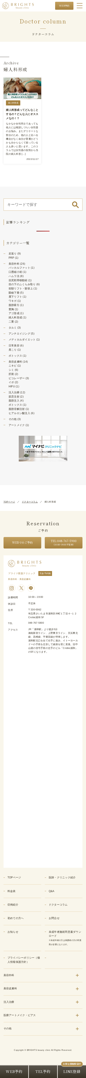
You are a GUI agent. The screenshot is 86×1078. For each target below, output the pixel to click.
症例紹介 (12, 904)
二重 (11, 321)
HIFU (12, 386)
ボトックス (15, 355)
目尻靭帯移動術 (18, 280)
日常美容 (14, 345)
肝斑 (11, 374)
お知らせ (12, 931)
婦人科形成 (15, 317)
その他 (13, 419)
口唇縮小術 (15, 271)
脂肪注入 (14, 400)
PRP (11, 257)
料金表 (11, 891)
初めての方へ (15, 918)
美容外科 (14, 263)
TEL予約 (43, 1071)
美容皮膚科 (15, 361)
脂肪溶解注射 (17, 409)
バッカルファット (19, 267)
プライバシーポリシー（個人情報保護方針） (23, 959)
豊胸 (11, 309)
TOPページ (9, 502)
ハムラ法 (14, 276)
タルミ (13, 327)
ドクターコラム (30, 502)
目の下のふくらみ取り (22, 284)
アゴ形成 (14, 313)
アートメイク (17, 425)
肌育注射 (14, 396)
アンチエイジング (19, 333)
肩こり (13, 349)
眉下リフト (15, 296)
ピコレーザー (17, 378)
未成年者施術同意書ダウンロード (65, 938)
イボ (11, 382)
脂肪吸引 (14, 305)
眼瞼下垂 (14, 292)
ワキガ (13, 300)
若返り (13, 253)
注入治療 (14, 392)
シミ (11, 369)
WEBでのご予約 (22, 543)
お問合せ (54, 918)
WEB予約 (64, 5)
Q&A (51, 891)
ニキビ (13, 365)
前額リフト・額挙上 (21, 288)
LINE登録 (71, 1071)
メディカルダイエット (22, 339)
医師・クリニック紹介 (62, 877)
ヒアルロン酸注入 (19, 413)
